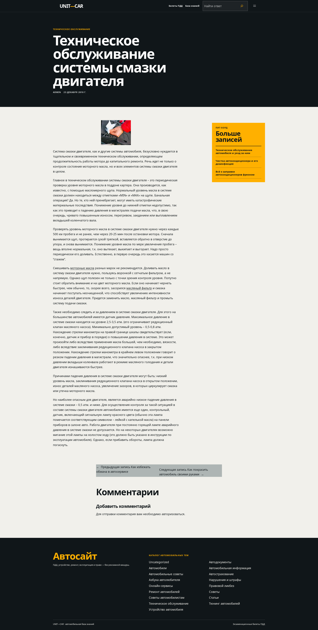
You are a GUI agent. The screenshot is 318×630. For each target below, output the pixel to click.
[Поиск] (242, 6)
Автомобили (158, 568)
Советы (214, 592)
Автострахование (221, 574)
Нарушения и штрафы (225, 580)
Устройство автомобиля (166, 609)
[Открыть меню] (254, 6)
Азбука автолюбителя (164, 580)
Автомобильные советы (166, 574)
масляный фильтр (139, 288)
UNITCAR (71, 6)
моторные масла (82, 268)
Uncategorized (159, 562)
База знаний (192, 5)
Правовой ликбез (221, 586)
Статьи (214, 598)
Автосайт (75, 555)
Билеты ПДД (176, 5)
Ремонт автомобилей (164, 592)
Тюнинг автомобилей (224, 603)
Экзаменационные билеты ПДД (249, 624)
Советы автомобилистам (166, 598)
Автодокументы (220, 562)
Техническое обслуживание (71, 29)
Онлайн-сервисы (161, 586)
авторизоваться (173, 514)
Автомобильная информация (230, 568)
